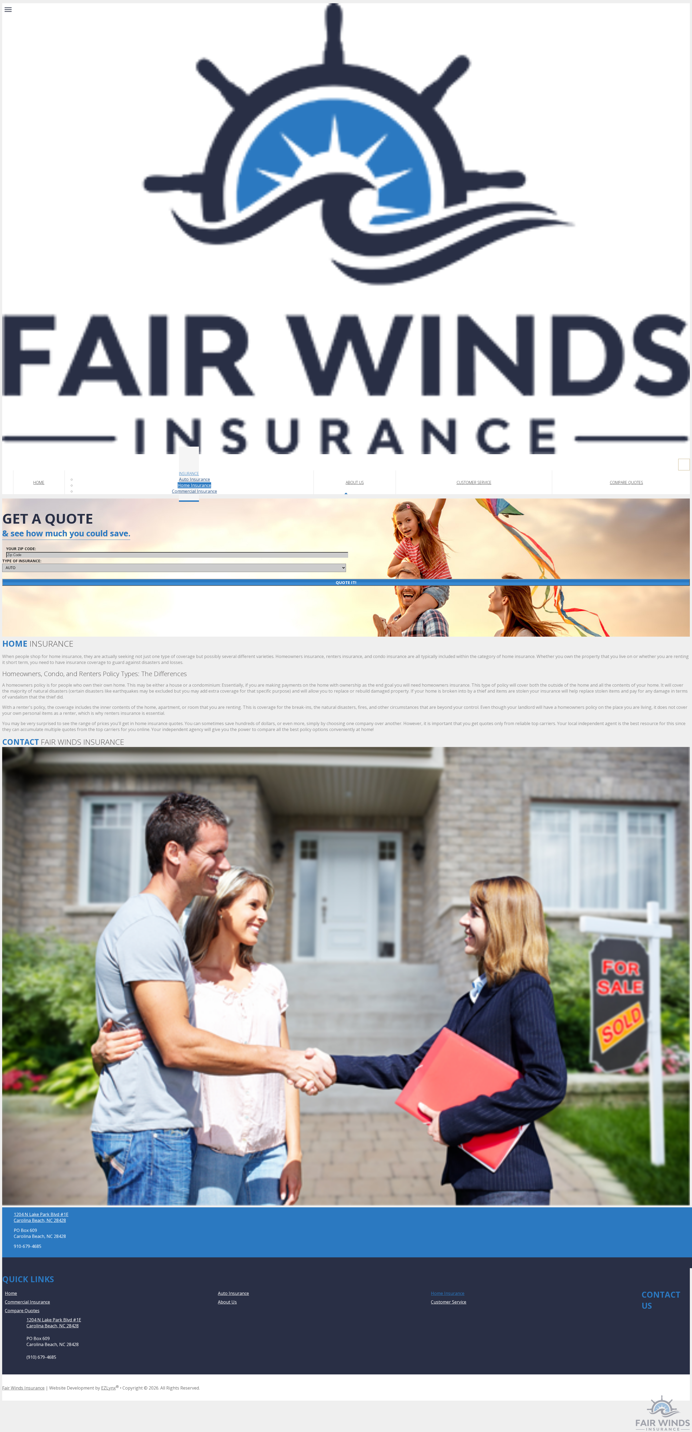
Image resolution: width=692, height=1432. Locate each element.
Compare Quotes (626, 482)
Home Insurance (194, 485)
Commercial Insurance (194, 491)
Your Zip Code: (21, 548)
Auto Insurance (194, 479)
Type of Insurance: (21, 560)
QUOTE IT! (346, 582)
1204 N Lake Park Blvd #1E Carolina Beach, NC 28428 (41, 1217)
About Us (355, 482)
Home (38, 482)
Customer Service (474, 482)
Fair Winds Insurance (23, 1388)
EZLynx (108, 1388)
